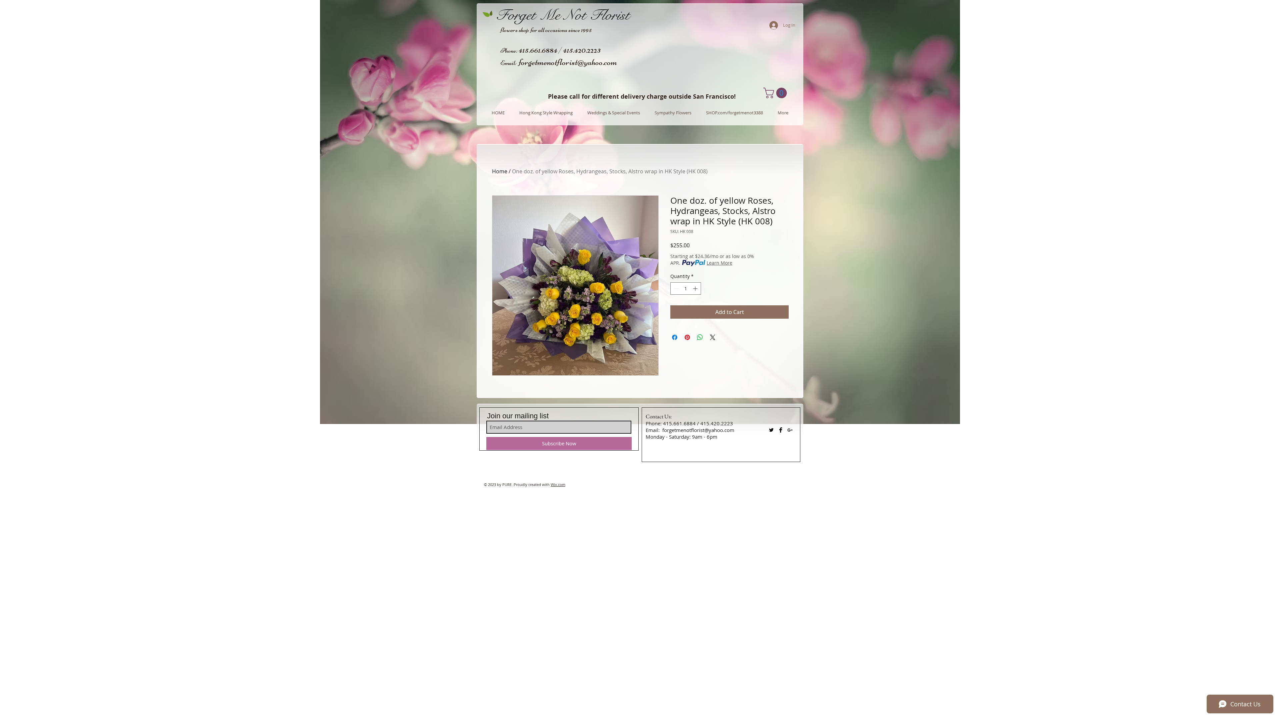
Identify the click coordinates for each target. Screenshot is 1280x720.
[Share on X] (713, 337)
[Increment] (696, 288)
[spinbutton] (686, 288)
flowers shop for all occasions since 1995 (546, 30)
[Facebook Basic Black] (780, 430)
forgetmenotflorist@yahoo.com (568, 62)
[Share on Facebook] (675, 337)
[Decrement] (675, 288)
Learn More (719, 263)
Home (499, 171)
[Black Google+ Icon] (790, 430)
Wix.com (558, 484)
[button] (776, 93)
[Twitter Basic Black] (771, 430)
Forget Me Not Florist (563, 15)
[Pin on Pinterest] (687, 337)
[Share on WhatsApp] (700, 337)
